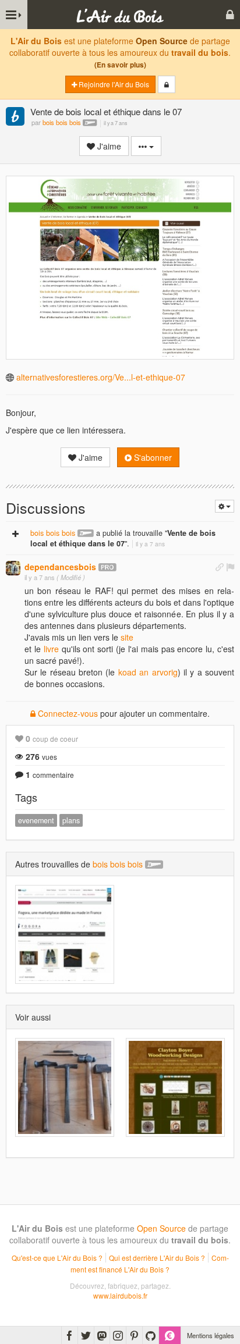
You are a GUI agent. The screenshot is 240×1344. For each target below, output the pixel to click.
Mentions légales (210, 1335)
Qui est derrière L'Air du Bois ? (157, 1258)
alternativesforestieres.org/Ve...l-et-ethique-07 (100, 377)
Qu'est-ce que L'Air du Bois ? (57, 1258)
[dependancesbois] (13, 568)
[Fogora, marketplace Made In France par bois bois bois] (64, 934)
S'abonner (152, 457)
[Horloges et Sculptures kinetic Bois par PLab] (175, 1087)
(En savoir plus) (120, 65)
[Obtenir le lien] (220, 567)
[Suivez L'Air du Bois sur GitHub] (150, 1335)
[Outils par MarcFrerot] (64, 1087)
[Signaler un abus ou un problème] (230, 567)
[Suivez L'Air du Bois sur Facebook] (69, 1335)
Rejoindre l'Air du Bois (113, 84)
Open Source (162, 41)
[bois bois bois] (15, 117)
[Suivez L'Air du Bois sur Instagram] (118, 1335)
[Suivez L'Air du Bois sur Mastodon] (102, 1335)
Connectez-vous (67, 713)
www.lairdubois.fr (120, 1295)
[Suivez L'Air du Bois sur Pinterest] (134, 1335)
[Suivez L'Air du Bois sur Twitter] (86, 1335)
